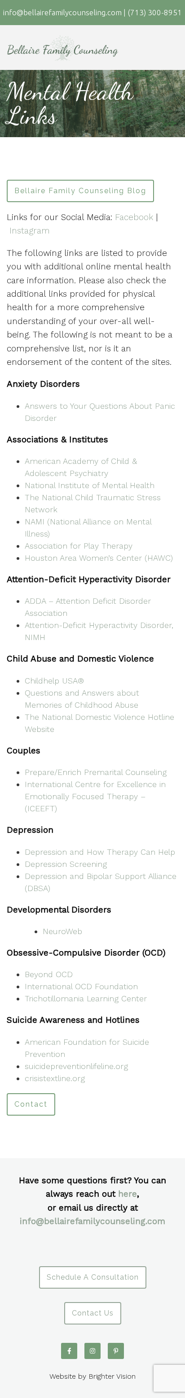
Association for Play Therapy (78, 545)
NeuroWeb (62, 931)
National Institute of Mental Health (89, 485)
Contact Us (93, 1313)
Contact (31, 1104)
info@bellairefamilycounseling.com (92, 1221)
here (127, 1194)
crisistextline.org (55, 1078)
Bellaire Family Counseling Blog (80, 190)
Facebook (135, 217)
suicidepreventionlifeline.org (76, 1066)
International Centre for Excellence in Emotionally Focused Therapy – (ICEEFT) (95, 796)
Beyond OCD (49, 974)
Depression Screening (66, 864)
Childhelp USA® (54, 680)
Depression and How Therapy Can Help (100, 852)
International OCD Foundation (81, 986)
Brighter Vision (112, 1376)
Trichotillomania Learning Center (86, 998)
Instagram (29, 230)
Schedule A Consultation (93, 1277)
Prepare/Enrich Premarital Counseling (96, 772)
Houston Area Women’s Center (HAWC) (99, 558)
